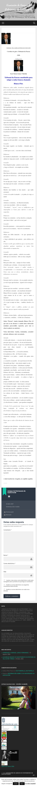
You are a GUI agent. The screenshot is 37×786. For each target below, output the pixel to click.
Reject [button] (22, 783)
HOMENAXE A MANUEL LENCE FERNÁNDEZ (16, 652)
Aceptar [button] (16, 783)
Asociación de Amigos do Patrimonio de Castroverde (18, 7)
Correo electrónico (9, 563)
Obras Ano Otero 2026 (7, 766)
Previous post (10, 512)
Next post (8, 514)
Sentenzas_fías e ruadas (12, 506)
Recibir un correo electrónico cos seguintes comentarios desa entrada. (16, 585)
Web (5, 571)
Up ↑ (34, 775)
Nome (6, 555)
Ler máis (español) (30, 783)
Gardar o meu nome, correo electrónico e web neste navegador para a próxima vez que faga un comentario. (18, 581)
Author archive (9, 496)
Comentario (8, 530)
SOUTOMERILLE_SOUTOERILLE (25, 671)
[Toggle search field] (34, 23)
